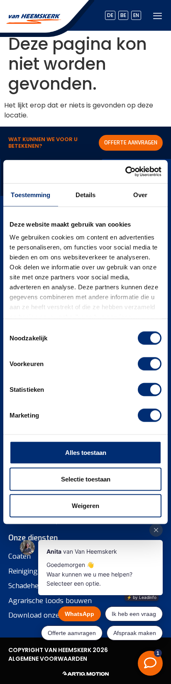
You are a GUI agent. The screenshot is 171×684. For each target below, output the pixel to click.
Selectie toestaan (85, 478)
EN (136, 15)
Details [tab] (86, 194)
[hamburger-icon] (157, 15)
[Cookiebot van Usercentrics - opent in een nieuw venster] (125, 171)
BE (123, 15)
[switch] (149, 363)
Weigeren (85, 505)
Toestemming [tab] (30, 194)
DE (110, 15)
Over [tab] (140, 194)
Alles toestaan (85, 452)
